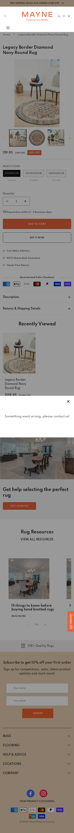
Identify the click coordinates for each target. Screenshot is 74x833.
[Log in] (59, 16)
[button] (5, 28)
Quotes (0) (70, 621)
